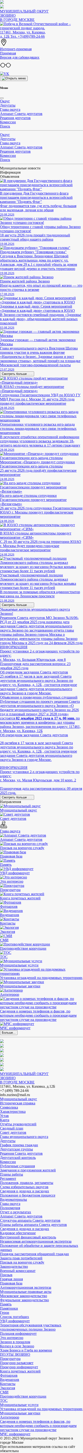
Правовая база (11, 1283)
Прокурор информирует (19, 1367)
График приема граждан (19, 1145)
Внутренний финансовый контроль (28, 1237)
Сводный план (11, 1128)
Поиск (5, 126)
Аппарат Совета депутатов (21, 114)
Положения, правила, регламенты (26, 1183)
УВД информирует (15, 1321)
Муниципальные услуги (19, 1405)
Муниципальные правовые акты (25, 1292)
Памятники (9, 1308)
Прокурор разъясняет (16, 1363)
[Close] (2, 98)
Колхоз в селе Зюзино (17, 1346)
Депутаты (7, 105)
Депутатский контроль (18, 1158)
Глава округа (10, 109)
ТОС (4, 1401)
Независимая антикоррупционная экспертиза (35, 1241)
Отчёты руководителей (18, 1124)
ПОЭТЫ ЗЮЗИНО (15, 1354)
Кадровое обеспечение (18, 1233)
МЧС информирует (15, 1434)
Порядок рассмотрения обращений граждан (34, 1254)
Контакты (7, 1384)
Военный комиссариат (18, 1271)
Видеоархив (9, 1380)
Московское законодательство (23, 1296)
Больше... (9, 1032)
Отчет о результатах (15, 1212)
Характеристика (13, 1111)
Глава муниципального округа (24, 1137)
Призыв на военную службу (22, 1262)
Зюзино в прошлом (15, 1342)
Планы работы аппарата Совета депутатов (33, 1225)
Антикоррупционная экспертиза (25, 1287)
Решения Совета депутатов (21, 1153)
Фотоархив (9, 1375)
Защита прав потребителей (21, 1258)
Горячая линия (11, 1279)
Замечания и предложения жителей (28, 1170)
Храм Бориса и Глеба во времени (26, 1350)
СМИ (4, 1392)
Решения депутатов (15, 118)
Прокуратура (10, 1359)
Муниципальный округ (18, 1099)
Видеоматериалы (13, 1199)
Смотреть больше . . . (17, 374)
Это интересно (11, 1338)
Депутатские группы (16, 1149)
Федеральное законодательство (24, 1300)
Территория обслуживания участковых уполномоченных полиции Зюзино (30, 1327)
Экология (7, 1388)
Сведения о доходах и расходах (24, 1191)
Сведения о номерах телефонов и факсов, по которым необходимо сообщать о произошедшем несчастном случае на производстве (38, 1425)
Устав (4, 1116)
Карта (4, 1120)
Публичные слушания (17, 1166)
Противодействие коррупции (23, 1396)
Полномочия (10, 1208)
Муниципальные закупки (20, 1413)
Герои (4, 1313)
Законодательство (14, 1266)
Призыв (6, 1275)
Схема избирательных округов (24, 1187)
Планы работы (11, 1174)
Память (6, 1304)
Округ (5, 101)
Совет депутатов (13, 1132)
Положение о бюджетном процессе (27, 1195)
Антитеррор (9, 1417)
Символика (9, 1107)
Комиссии (8, 122)
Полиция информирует (18, 1333)
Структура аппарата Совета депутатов (30, 1220)
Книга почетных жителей (20, 1371)
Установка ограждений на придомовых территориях (41, 1409)
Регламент (8, 1179)
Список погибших (14, 1317)
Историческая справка (17, 1103)
